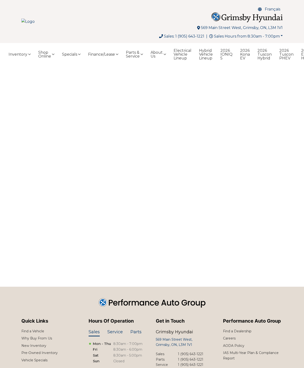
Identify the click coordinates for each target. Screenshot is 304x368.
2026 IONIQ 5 (226, 54)
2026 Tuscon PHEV (286, 54)
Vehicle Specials (34, 360)
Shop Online (44, 54)
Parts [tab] (136, 331)
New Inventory (33, 346)
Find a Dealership (237, 331)
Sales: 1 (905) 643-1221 (184, 36)
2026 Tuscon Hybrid (264, 54)
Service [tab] (115, 331)
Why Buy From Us (36, 338)
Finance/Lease (101, 54)
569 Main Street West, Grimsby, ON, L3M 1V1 (242, 27)
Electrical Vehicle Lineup (182, 54)
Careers (229, 338)
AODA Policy (233, 346)
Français (272, 9)
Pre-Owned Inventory (39, 353)
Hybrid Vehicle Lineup (206, 54)
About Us (157, 54)
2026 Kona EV (245, 54)
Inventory (18, 54)
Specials (69, 54)
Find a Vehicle (32, 331)
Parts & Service (133, 54)
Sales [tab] (94, 331)
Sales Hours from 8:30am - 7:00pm (247, 36)
